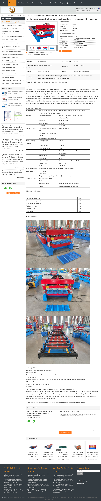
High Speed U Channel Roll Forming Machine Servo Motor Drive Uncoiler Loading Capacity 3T (63, 475)
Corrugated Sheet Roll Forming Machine (10, 32)
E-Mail (79, 481)
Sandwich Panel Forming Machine (11, 51)
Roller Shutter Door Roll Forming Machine (11, 47)
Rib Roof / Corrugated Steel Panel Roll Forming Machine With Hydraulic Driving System (38, 475)
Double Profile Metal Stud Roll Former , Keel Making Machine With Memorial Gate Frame (63, 486)
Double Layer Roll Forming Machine (12, 36)
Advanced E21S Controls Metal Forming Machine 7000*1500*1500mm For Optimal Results (33, 456)
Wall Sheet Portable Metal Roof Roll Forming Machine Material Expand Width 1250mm (38, 480)
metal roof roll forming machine (77, 402)
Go (98, 10)
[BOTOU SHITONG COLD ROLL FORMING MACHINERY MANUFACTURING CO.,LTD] (12, 9)
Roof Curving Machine (8, 77)
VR (81, 3)
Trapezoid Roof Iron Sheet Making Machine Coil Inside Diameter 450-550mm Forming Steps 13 (13, 475)
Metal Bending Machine (8, 67)
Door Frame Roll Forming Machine (11, 83)
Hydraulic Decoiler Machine (9, 74)
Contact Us (53, 3)
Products (12, 3)
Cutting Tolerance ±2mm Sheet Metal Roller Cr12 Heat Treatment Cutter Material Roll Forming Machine (63, 457)
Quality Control (42, 3)
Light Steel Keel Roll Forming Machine (12, 43)
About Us (21, 3)
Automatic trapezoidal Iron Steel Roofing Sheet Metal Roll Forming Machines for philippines (13, 480)
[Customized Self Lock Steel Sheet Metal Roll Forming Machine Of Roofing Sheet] (41, 33)
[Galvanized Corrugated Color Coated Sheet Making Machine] (4, 105)
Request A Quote (65, 3)
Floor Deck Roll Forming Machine (11, 57)
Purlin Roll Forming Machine (10, 39)
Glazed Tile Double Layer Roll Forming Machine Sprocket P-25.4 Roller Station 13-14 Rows (38, 486)
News (75, 3)
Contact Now (66, 51)
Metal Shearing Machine (8, 70)
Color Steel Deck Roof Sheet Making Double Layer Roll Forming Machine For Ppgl (38, 491)
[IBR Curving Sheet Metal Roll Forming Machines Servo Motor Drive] (78, 447)
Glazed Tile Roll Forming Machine (11, 28)
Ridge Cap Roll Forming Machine (11, 64)
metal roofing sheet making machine (58, 402)
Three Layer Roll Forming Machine (11, 80)
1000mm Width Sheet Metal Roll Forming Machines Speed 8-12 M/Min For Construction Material (14, 491)
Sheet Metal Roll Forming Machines (21, 15)
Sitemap (84, 481)
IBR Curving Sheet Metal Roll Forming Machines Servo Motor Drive (78, 455)
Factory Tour (31, 3)
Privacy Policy (5, 497)
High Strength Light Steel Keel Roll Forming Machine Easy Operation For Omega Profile (63, 480)
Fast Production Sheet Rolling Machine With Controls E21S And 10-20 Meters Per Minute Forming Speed (92, 456)
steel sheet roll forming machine (39, 402)
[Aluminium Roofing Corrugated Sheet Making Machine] (4, 99)
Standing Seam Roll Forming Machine (12, 54)
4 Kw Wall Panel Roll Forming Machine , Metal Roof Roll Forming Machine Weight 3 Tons (14, 486)
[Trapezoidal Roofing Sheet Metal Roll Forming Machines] (4, 93)
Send (80, 473)
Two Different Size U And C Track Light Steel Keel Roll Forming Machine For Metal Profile (63, 491)
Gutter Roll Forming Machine (10, 61)
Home (5, 3)
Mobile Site (81, 483)
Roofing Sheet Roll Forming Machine (12, 25)
